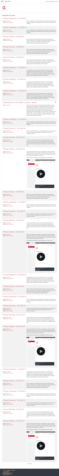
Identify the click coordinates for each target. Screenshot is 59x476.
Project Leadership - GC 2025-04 (15, 296)
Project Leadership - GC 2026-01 (15, 202)
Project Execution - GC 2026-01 (14, 211)
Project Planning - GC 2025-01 (14, 409)
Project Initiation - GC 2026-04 (14, 149)
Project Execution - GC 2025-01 (14, 400)
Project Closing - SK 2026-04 (14, 47)
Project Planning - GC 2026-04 (14, 137)
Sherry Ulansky (10, 22)
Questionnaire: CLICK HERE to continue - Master (20, 102)
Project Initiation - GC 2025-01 (14, 421)
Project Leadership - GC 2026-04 (15, 119)
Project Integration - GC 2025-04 (15, 275)
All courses (29, 463)
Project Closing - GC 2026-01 (14, 192)
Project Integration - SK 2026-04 (15, 79)
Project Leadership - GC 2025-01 (15, 391)
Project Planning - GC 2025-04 (14, 315)
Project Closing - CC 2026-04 (14, 57)
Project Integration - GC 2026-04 (15, 67)
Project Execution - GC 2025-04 (14, 306)
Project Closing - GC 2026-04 (14, 36)
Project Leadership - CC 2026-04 (15, 27)
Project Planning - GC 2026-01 (14, 220)
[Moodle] (6, 472)
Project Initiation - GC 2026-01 (14, 232)
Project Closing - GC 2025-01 (14, 381)
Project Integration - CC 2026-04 (15, 91)
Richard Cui (9, 309)
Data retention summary (8, 473)
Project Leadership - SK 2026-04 (15, 18)
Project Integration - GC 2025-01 (15, 369)
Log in (56, 1)
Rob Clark (9, 21)
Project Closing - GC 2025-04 (14, 286)
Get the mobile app (6, 474)
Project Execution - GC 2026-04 (14, 128)
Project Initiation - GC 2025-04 (14, 326)
